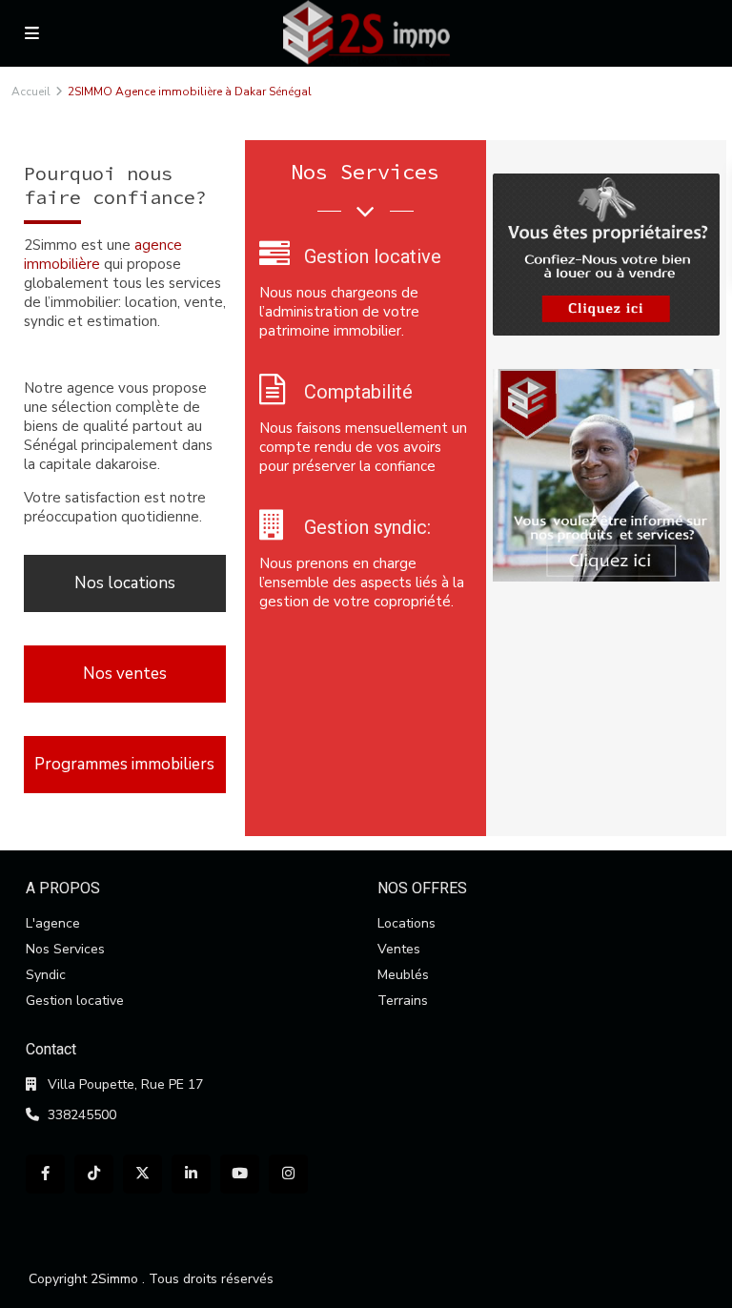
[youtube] (239, 1174)
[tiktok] (93, 1174)
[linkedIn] (191, 1174)
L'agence (53, 923)
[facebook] (45, 1174)
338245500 (82, 1115)
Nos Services (65, 949)
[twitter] (142, 1174)
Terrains (402, 1000)
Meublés (403, 975)
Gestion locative (75, 1000)
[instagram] (288, 1174)
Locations (406, 923)
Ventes (398, 949)
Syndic (46, 975)
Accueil (31, 91)
